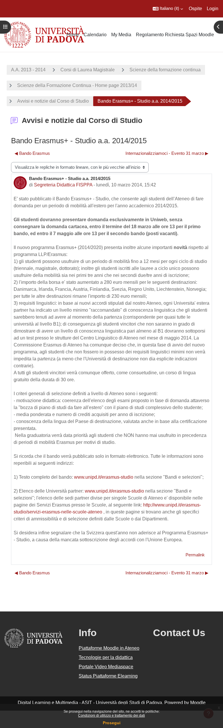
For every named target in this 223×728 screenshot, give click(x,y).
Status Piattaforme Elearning (108, 675)
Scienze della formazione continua (165, 69)
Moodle (198, 702)
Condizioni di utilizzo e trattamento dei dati (111, 716)
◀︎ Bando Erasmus (32, 153)
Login (212, 8)
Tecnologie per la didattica (106, 657)
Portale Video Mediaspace (106, 666)
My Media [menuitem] (121, 34)
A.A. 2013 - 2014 (28, 69)
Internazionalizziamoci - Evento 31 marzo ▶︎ (166, 153)
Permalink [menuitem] (195, 555)
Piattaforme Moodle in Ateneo (109, 648)
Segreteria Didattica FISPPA (63, 184)
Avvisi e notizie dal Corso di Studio (53, 101)
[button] (167, 8)
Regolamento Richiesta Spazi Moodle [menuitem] (175, 34)
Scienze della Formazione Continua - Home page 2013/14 (77, 85)
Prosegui (112, 722)
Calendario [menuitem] (95, 34)
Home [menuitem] (72, 34)
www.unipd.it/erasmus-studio (103, 477)
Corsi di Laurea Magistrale (87, 69)
